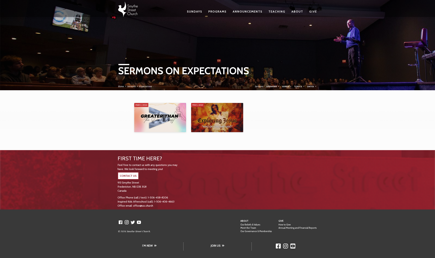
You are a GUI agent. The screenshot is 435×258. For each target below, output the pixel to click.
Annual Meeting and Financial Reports (298, 227)
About (297, 11)
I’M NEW (147, 245)
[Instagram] (126, 222)
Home (121, 86)
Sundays (194, 11)
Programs (217, 11)
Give (313, 11)
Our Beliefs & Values (250, 224)
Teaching (276, 11)
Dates (311, 86)
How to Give (285, 224)
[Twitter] (132, 222)
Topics (298, 86)
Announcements (247, 11)
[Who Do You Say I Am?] (217, 117)
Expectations (145, 86)
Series (286, 86)
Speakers (271, 86)
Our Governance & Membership (256, 231)
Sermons (131, 86)
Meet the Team (248, 227)
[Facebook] (120, 222)
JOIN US (216, 245)
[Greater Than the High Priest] (160, 117)
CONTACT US (128, 175)
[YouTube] (138, 222)
